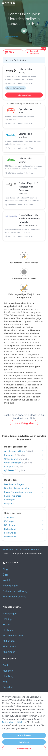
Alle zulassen (24, 735)
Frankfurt (8, 687)
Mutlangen (9, 640)
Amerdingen (10, 613)
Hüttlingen (8, 619)
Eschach (7, 624)
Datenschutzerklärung (15, 591)
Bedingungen (10, 585)
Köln (5, 681)
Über (5, 574)
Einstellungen (24, 748)
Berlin (6, 665)
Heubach (8, 630)
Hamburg (8, 676)
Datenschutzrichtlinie (12, 722)
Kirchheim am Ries (13, 635)
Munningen (9, 651)
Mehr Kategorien (24, 423)
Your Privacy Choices (14, 596)
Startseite (8, 549)
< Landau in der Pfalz (11, 37)
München (8, 670)
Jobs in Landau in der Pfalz (28, 549)
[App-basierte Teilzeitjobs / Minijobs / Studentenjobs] (7, 3)
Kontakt (7, 580)
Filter (11, 52)
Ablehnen (24, 742)
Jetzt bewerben (24, 95)
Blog (5, 569)
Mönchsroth (9, 646)
